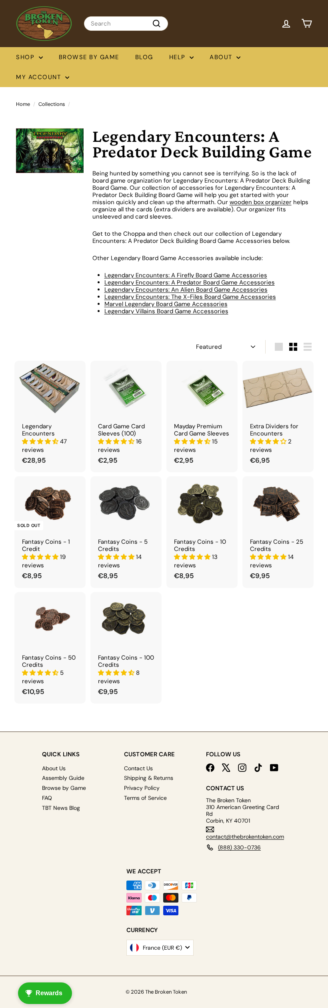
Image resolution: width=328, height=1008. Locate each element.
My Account (39, 77)
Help (178, 57)
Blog (144, 57)
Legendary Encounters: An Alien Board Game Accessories (186, 290)
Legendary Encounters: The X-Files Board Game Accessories (190, 297)
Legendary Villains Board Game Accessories (166, 311)
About (222, 57)
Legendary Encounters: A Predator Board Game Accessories (189, 282)
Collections (51, 104)
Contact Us (138, 768)
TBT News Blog (61, 807)
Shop (26, 57)
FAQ (47, 797)
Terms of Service (145, 797)
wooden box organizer (261, 202)
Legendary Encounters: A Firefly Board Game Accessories (185, 275)
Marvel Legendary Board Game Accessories (166, 304)
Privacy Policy (142, 787)
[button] (41, 441)
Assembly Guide (63, 777)
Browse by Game (89, 57)
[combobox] (126, 23)
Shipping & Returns (148, 777)
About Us (54, 768)
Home (23, 104)
